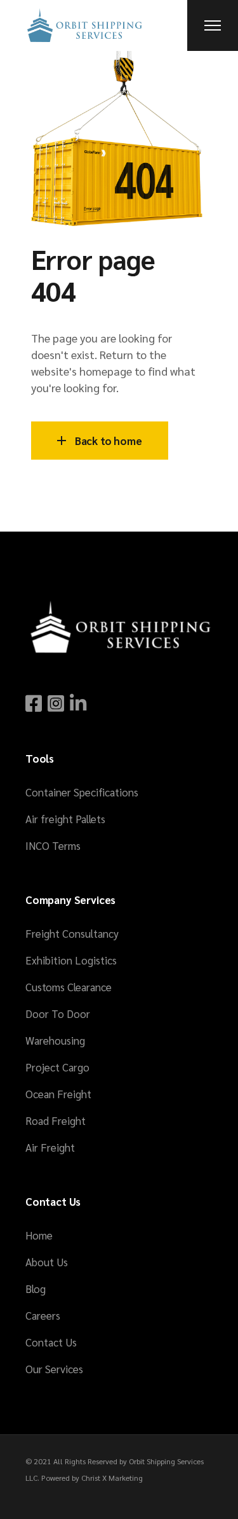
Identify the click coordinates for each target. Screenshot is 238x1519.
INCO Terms (53, 845)
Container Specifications (81, 792)
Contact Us (51, 1342)
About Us (46, 1262)
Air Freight (50, 1147)
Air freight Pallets (65, 819)
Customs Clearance (68, 987)
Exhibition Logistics (71, 960)
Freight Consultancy (72, 933)
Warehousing (55, 1040)
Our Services (54, 1369)
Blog (35, 1289)
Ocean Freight (58, 1094)
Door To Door (57, 1014)
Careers (42, 1315)
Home (39, 1235)
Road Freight (55, 1120)
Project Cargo (57, 1067)
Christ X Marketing (112, 1478)
